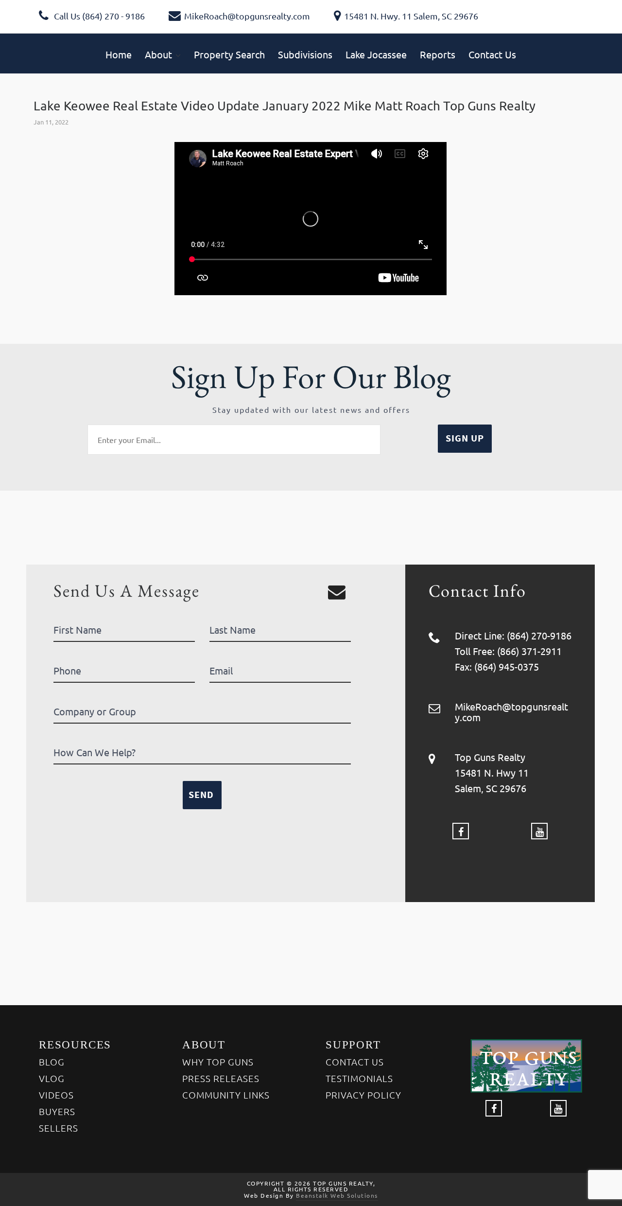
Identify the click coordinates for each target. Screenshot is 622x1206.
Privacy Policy (363, 1094)
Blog (52, 1061)
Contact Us (355, 1061)
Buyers (57, 1111)
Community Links (226, 1094)
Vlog (52, 1078)
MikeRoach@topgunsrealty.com (247, 16)
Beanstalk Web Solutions (337, 1195)
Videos (56, 1094)
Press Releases (220, 1078)
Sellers (58, 1128)
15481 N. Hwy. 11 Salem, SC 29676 (411, 16)
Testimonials (359, 1078)
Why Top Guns (218, 1061)
